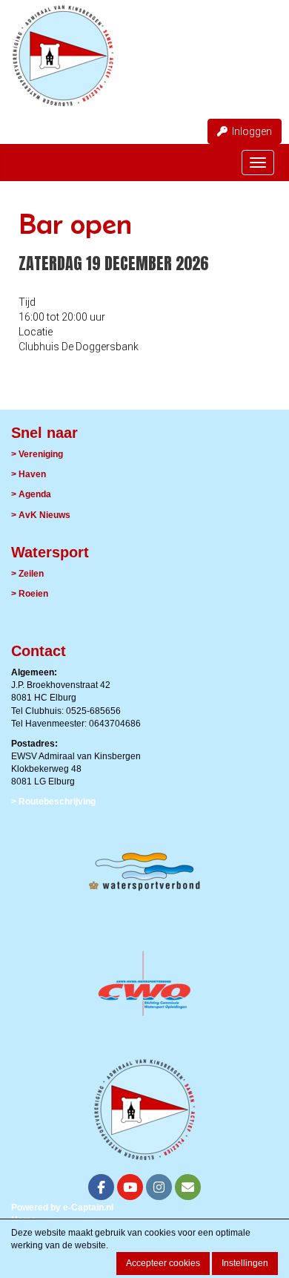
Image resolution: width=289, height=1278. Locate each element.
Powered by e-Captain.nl (62, 1207)
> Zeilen (27, 573)
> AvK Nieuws (40, 515)
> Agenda (31, 494)
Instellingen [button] (245, 1263)
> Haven (28, 474)
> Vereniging (37, 454)
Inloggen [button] (249, 131)
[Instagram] (158, 1189)
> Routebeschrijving (53, 801)
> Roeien (29, 594)
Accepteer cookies (163, 1263)
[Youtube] (130, 1189)
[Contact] (187, 1189)
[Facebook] (101, 1189)
